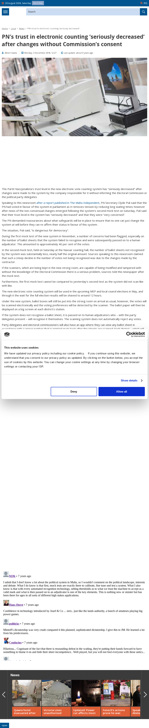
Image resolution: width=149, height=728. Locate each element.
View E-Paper (38, 3)
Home (5, 28)
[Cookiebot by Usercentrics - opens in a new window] (129, 334)
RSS (145, 3)
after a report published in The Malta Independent (68, 203)
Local (13, 28)
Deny (74, 391)
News (21, 28)
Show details (129, 380)
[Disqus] (74, 615)
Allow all (121, 391)
